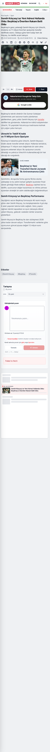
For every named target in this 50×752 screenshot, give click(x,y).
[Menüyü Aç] (3, 3)
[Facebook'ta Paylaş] (3, 42)
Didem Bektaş (42, 38)
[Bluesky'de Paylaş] (41, 42)
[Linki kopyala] (46, 42)
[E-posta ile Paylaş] (33, 42)
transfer (41, 119)
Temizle (13, 348)
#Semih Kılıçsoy (8, 274)
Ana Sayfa (4, 15)
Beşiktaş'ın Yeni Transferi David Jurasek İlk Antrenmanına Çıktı (33, 169)
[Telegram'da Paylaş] (20, 42)
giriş (23, 342)
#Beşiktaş (21, 274)
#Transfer (32, 274)
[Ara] (39, 3)
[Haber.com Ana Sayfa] (12, 3)
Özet (42, 89)
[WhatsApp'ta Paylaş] (15, 42)
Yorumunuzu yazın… (19, 318)
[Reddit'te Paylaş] (28, 42)
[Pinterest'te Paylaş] (24, 42)
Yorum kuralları (12, 339)
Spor (12, 15)
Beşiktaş (29, 185)
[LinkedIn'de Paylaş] (11, 42)
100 (8, 89)
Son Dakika (7, 10)
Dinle (30, 89)
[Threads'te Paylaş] (37, 42)
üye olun (31, 342)
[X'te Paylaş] (7, 42)
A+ (12, 89)
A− (4, 89)
